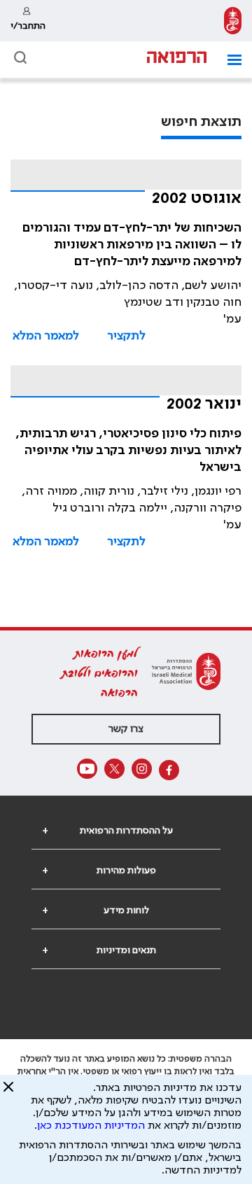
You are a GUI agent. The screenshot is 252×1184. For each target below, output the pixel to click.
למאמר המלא (46, 336)
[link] (232, 20)
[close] (8, 1092)
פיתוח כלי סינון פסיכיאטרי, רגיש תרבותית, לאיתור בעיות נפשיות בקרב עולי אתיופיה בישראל (128, 451)
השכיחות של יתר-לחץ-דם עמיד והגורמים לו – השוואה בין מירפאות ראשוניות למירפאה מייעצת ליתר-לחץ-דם (131, 245)
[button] (229, 60)
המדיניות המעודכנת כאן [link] (91, 1126)
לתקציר (126, 336)
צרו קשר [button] (126, 729)
